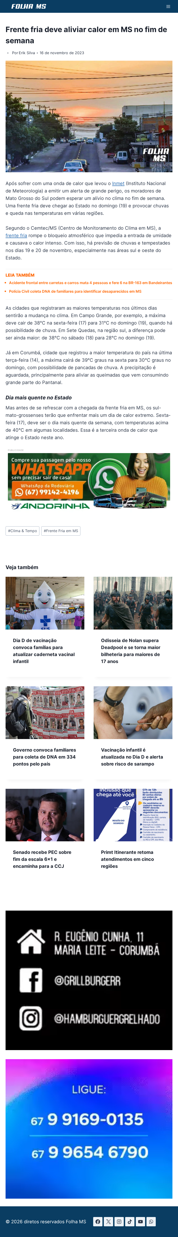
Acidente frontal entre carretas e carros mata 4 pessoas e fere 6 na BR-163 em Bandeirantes (90, 282)
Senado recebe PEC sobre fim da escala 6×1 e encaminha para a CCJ (42, 859)
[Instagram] (119, 1221)
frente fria (16, 235)
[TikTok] (129, 1221)
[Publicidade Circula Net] (89, 1197)
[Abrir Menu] (168, 6)
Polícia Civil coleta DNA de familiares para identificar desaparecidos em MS (75, 291)
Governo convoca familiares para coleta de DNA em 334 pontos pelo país (44, 757)
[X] (108, 1221)
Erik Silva (27, 52)
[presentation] (45, 603)
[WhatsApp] (151, 1221)
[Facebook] (97, 1221)
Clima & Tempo (22, 530)
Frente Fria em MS (61, 530)
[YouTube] (140, 1221)
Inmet (118, 183)
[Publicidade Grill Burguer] (89, 1048)
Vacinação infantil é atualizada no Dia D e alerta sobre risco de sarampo (132, 757)
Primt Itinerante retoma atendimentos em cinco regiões (127, 859)
